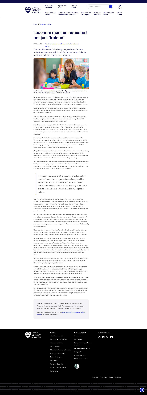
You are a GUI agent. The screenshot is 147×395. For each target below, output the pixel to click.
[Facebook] (99, 337)
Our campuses (54, 346)
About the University (56, 336)
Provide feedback (80, 355)
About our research (56, 343)
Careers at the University (58, 367)
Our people (53, 360)
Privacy (111, 377)
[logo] (33, 10)
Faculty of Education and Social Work (57, 44)
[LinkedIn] (103, 337)
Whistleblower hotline (81, 359)
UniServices (54, 371)
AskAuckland (78, 339)
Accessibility (95, 377)
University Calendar (56, 364)
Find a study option (56, 357)
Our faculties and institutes (58, 339)
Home (35, 24)
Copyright (104, 377)
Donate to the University (82, 348)
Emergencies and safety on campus (83, 344)
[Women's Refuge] (76, 368)
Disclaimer (118, 377)
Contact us (77, 336)
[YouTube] (111, 337)
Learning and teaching (57, 353)
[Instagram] (107, 337)
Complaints (77, 352)
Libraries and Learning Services (60, 350)
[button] (120, 7)
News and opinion (45, 24)
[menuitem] (49, 6)
